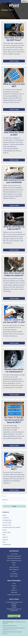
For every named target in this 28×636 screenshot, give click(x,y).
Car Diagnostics (7, 520)
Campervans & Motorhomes (14, 558)
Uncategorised (7, 544)
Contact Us (14, 590)
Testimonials (14, 592)
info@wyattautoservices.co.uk (14, 609)
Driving (5, 530)
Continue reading (14, 61)
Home (14, 583)
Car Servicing (14, 554)
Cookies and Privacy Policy (14, 594)
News (14, 588)
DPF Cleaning (14, 573)
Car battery (6, 517)
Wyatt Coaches (14, 576)
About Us (14, 585)
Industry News (7, 532)
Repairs (14, 562)
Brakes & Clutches (14, 567)
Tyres (4, 542)
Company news (7, 525)
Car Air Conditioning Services (14, 560)
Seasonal (5, 537)
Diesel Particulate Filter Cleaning (11, 527)
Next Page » (4, 496)
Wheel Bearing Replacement (14, 556)
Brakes (4, 515)
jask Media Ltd (12, 629)
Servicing (5, 539)
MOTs (4, 534)
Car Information (7, 522)
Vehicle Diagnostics (14, 569)
